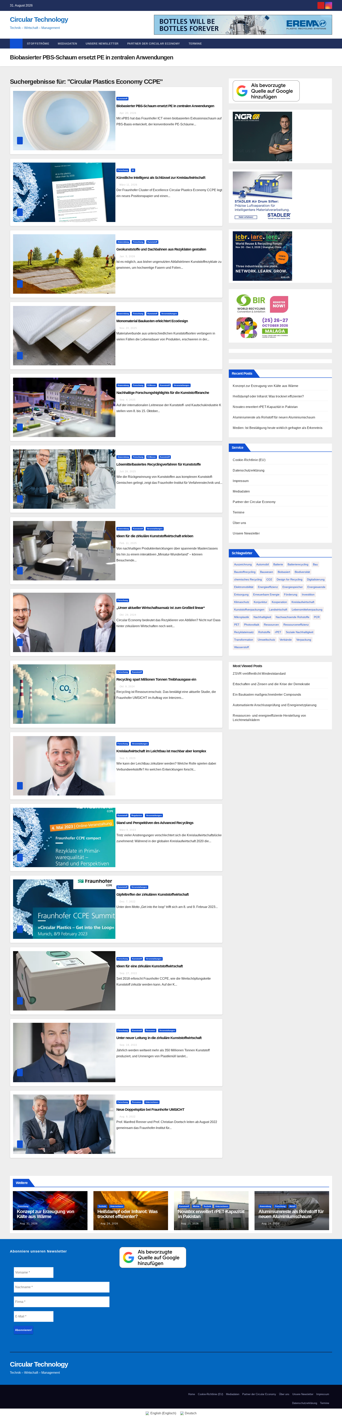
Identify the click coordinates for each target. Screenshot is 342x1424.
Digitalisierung (316, 579)
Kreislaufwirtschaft (303, 602)
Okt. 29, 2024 (128, 614)
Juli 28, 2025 (128, 471)
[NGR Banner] (262, 136)
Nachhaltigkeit (262, 617)
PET (236, 624)
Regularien (136, 815)
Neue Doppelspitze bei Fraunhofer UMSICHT (150, 1110)
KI (133, 170)
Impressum (241, 481)
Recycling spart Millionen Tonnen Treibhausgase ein (156, 679)
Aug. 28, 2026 (109, 1223)
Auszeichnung (243, 564)
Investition (308, 594)
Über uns (239, 523)
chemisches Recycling (248, 579)
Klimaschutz (241, 602)
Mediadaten (67, 43)
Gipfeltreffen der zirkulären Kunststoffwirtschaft (152, 894)
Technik (102, 1206)
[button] (331, 43)
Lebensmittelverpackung (307, 609)
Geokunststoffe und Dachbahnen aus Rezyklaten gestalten (161, 249)
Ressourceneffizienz (296, 624)
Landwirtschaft (278, 609)
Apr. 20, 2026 (128, 113)
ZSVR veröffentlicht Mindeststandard (259, 673)
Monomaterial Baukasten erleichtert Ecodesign (152, 321)
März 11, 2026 (128, 184)
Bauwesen (266, 571)
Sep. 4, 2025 (128, 399)
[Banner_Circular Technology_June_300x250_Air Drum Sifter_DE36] (262, 196)
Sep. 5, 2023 (128, 758)
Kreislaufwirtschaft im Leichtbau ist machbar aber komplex (161, 751)
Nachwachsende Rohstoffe (292, 617)
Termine (195, 43)
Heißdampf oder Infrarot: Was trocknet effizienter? (268, 396)
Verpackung (303, 639)
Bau (315, 564)
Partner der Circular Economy (153, 43)
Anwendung (123, 242)
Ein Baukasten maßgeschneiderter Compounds (267, 694)
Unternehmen (151, 1102)
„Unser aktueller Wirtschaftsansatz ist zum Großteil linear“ (160, 608)
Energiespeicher (292, 587)
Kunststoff (122, 98)
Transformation (243, 639)
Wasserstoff (241, 647)
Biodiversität (302, 571)
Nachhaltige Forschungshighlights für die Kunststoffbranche (162, 393)
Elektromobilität (243, 587)
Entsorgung (241, 594)
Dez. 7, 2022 (128, 901)
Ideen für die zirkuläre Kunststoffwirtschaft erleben (154, 536)
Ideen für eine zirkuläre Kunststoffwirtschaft (149, 966)
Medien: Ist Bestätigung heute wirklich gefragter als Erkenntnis (277, 428)
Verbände (286, 639)
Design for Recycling (289, 579)
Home (191, 1394)
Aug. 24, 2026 (270, 1223)
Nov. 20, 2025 (128, 328)
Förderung (290, 594)
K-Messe (151, 385)
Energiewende (316, 587)
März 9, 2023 (128, 830)
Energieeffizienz (268, 587)
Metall (292, 1206)
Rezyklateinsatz (244, 632)
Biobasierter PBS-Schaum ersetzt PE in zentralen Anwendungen (165, 106)
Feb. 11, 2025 (128, 543)
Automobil (262, 564)
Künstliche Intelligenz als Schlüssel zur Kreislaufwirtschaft (160, 178)
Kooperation (279, 602)
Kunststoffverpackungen (249, 609)
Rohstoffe (264, 632)
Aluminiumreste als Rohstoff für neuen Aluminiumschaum (274, 417)
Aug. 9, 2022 (128, 1116)
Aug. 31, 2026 (29, 1223)
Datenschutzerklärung (248, 470)
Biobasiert (284, 571)
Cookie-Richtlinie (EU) (249, 460)
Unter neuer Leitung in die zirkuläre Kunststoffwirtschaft (159, 1038)
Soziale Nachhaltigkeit (299, 632)
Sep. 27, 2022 (128, 973)
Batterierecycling (298, 564)
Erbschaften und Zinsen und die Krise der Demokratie (271, 684)
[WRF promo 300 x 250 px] (262, 255)
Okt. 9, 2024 (127, 686)
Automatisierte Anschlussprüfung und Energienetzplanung (274, 705)
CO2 (269, 579)
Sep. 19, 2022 (128, 1045)
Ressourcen (271, 624)
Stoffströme (38, 43)
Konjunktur (260, 602)
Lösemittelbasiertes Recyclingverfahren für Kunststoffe (158, 464)
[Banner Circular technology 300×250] (262, 315)
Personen (150, 1030)
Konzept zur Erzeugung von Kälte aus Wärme (265, 386)
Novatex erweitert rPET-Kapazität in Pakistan (265, 407)
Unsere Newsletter (102, 43)
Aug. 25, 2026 (190, 1223)
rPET (278, 632)
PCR (317, 617)
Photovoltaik (251, 624)
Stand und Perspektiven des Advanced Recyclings (155, 823)
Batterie (278, 564)
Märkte (196, 1206)
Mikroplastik (241, 617)
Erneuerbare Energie (266, 594)
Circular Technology (39, 19)
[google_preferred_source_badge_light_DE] (266, 90)
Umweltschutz (266, 639)
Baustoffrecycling (245, 571)
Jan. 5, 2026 (127, 256)
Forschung (123, 170)
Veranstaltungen (169, 313)
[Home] (16, 44)
